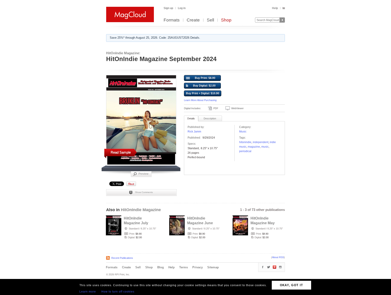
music (265, 146)
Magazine (254, 146)
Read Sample (121, 152)
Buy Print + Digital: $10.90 (202, 93)
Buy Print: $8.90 (205, 78)
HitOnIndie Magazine (141, 210)
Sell (210, 20)
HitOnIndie (245, 142)
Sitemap (213, 267)
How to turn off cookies (117, 291)
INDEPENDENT (260, 142)
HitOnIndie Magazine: (123, 53)
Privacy (197, 267)
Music (242, 131)
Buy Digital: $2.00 (204, 85)
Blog (160, 267)
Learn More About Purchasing (200, 100)
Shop (226, 20)
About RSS (278, 257)
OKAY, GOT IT (291, 285)
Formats (172, 20)
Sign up (168, 8)
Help (275, 8)
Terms (183, 267)
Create (193, 20)
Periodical (245, 151)
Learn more (87, 291)
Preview (143, 173)
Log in (182, 8)
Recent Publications (122, 258)
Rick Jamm (194, 131)
